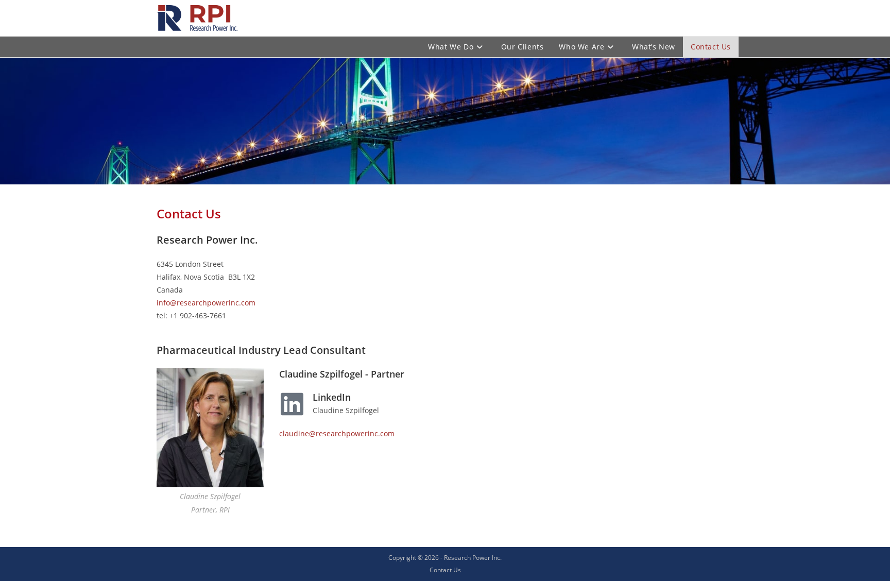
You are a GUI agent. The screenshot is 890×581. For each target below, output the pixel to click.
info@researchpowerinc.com (206, 302)
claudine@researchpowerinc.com (337, 433)
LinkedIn (332, 397)
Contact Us (445, 570)
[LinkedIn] (292, 404)
